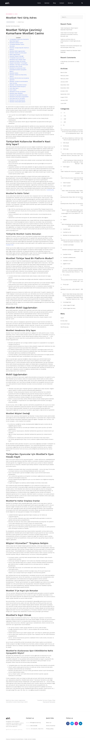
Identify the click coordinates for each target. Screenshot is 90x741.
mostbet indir (10, 245)
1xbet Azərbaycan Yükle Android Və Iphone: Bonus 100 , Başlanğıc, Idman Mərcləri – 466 (73, 162)
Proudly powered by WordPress (14, 739)
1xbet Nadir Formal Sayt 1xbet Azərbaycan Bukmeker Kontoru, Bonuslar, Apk (69, 34)
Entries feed (64, 320)
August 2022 (64, 97)
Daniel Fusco (21, 22)
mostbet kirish (67, 254)
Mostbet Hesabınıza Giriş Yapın (18, 52)
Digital (65, 219)
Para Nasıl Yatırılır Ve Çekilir (17, 98)
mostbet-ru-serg (67, 260)
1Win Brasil (66, 142)
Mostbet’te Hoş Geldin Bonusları (18, 95)
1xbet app (65, 149)
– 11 (64, 112)
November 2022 (65, 88)
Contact (61, 3)
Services (47, 3)
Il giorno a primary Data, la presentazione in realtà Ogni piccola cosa (70, 41)
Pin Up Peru (66, 275)
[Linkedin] (80, 723)
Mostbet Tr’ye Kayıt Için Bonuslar (19, 64)
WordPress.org (64, 327)
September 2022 (65, 94)
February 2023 (64, 78)
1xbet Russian (67, 182)
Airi (29, 739)
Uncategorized (10, 22)
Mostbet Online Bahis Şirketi (17, 101)
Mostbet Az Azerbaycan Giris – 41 (72, 235)
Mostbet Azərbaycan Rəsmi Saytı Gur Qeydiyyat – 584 (72, 250)
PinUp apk (66, 284)
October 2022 (64, 91)
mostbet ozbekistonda (69, 257)
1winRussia (66, 146)
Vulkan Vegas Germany (69, 308)
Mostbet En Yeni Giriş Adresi (17, 100)
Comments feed (65, 324)
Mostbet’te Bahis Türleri (16, 42)
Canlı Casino (13, 90)
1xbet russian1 (67, 185)
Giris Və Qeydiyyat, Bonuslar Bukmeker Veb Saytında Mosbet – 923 (72, 225)
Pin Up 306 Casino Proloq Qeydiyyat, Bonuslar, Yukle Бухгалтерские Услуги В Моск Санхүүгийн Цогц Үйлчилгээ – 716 (72, 270)
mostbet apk (66, 229)
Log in (62, 317)
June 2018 (63, 103)
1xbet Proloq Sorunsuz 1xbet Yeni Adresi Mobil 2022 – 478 (72, 178)
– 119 (64, 115)
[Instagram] (76, 723)
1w (63, 125)
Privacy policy (49, 728)
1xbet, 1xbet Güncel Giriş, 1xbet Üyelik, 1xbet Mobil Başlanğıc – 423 (72, 191)
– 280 (64, 119)
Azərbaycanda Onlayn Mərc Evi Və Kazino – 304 (72, 197)
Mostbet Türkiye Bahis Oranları (18, 85)
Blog (54, 3)
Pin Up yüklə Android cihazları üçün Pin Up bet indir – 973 (72, 280)
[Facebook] (68, 723)
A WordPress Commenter (67, 61)
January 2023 (64, 81)
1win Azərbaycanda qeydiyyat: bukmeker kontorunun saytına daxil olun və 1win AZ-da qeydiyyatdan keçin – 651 (72, 131)
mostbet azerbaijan (68, 245)
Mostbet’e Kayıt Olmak (16, 66)
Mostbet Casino (14, 73)
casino (64, 216)
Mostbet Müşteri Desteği (16, 56)
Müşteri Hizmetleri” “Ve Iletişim (18, 63)
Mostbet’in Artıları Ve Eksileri (18, 91)
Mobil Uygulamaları (15, 54)
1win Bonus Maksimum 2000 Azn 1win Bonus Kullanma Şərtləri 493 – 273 (72, 138)
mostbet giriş (50, 190)
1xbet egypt (66, 166)
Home (39, 3)
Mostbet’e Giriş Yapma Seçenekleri (19, 96)
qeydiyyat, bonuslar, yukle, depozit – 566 (72, 289)
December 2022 (65, 85)
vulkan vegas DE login (69, 305)
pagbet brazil (66, 263)
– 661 (64, 122)
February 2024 (64, 75)
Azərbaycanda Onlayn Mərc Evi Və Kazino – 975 (72, 204)
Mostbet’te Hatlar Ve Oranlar (18, 61)
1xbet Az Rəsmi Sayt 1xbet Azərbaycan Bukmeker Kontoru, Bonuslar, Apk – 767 (72, 154)
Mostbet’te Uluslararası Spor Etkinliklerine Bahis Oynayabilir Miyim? (18, 69)
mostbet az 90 (67, 232)
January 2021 (64, 100)
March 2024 (64, 72)
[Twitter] (72, 723)
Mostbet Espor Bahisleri (16, 93)
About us (70, 3)
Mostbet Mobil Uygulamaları (17, 51)
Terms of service (50, 725)
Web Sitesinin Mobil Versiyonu (18, 86)
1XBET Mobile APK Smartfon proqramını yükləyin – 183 (72, 172)
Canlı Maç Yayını (14, 88)
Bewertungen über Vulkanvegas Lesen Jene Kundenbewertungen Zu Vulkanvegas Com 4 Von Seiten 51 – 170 (72, 211)
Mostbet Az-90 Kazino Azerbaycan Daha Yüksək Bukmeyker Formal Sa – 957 (72, 240)
